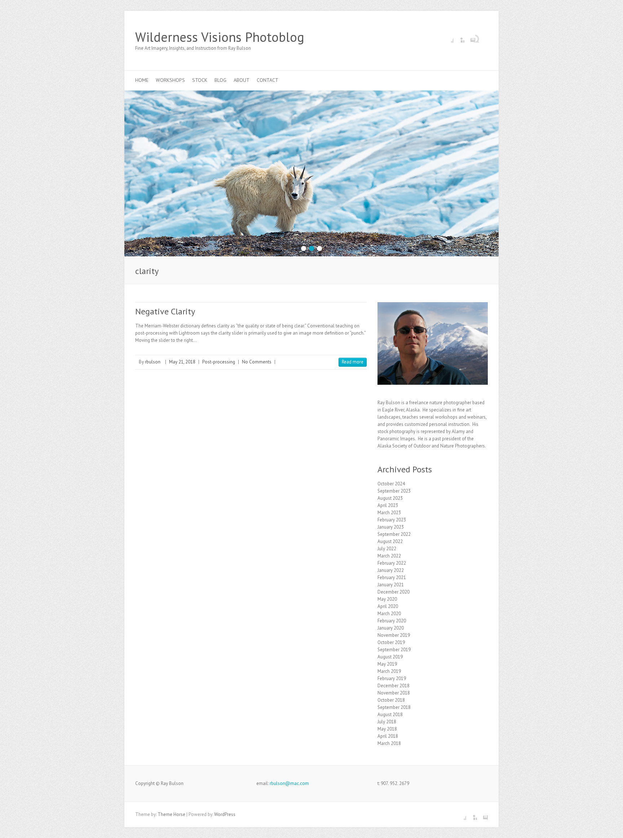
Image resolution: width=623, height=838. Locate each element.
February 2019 (391, 678)
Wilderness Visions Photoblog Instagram (469, 37)
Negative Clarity (165, 311)
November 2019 (393, 635)
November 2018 (393, 693)
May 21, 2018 (182, 362)
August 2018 (390, 714)
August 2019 (390, 657)
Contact (267, 80)
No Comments (256, 362)
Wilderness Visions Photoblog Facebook (448, 37)
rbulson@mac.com (289, 783)
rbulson (152, 362)
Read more (352, 362)
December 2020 (393, 592)
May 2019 (387, 664)
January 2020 (390, 628)
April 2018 (387, 736)
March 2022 (389, 556)
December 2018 (393, 686)
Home (142, 80)
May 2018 (387, 729)
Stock (199, 80)
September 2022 (394, 534)
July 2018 (386, 722)
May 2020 (387, 599)
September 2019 (394, 650)
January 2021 (390, 585)
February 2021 (391, 577)
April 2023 (387, 505)
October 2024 (391, 484)
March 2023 (389, 513)
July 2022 (386, 549)
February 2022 (391, 563)
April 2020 (387, 606)
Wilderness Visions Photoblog (219, 37)
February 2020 (391, 621)
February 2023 (391, 520)
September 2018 (394, 707)
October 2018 (391, 700)
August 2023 (390, 498)
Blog (220, 80)
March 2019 (389, 671)
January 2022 (390, 570)
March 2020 (389, 613)
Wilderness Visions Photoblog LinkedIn (459, 37)
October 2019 (391, 642)
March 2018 (389, 743)
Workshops (170, 80)
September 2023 (394, 491)
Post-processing (218, 362)
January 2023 (390, 527)
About (241, 80)
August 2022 (390, 541)
